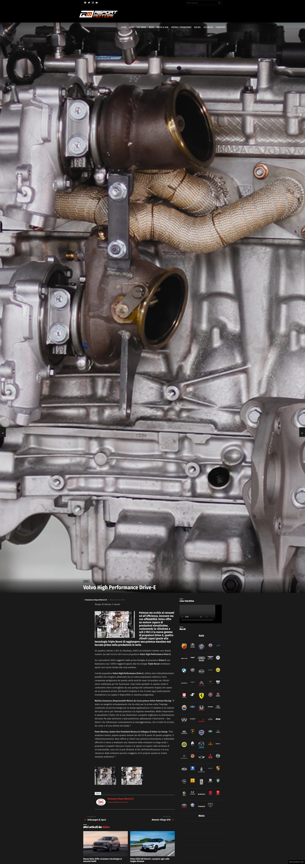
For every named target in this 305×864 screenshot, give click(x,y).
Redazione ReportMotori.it (121, 799)
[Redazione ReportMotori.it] (101, 804)
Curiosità (220, 27)
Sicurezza (208, 27)
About (98, 793)
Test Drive (141, 27)
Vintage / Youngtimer (181, 27)
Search (219, 3)
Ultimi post (106, 793)
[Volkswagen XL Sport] (3, 432)
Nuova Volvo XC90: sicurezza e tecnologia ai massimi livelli (102, 860)
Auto (131, 27)
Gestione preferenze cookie (296, 862)
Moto (151, 27)
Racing (197, 27)
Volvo (106, 827)
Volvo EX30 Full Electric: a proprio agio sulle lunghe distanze (149, 860)
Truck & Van (162, 27)
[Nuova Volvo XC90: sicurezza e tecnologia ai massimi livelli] (105, 843)
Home (123, 27)
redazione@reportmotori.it (118, 802)
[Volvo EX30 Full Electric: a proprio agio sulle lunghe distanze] (152, 843)
